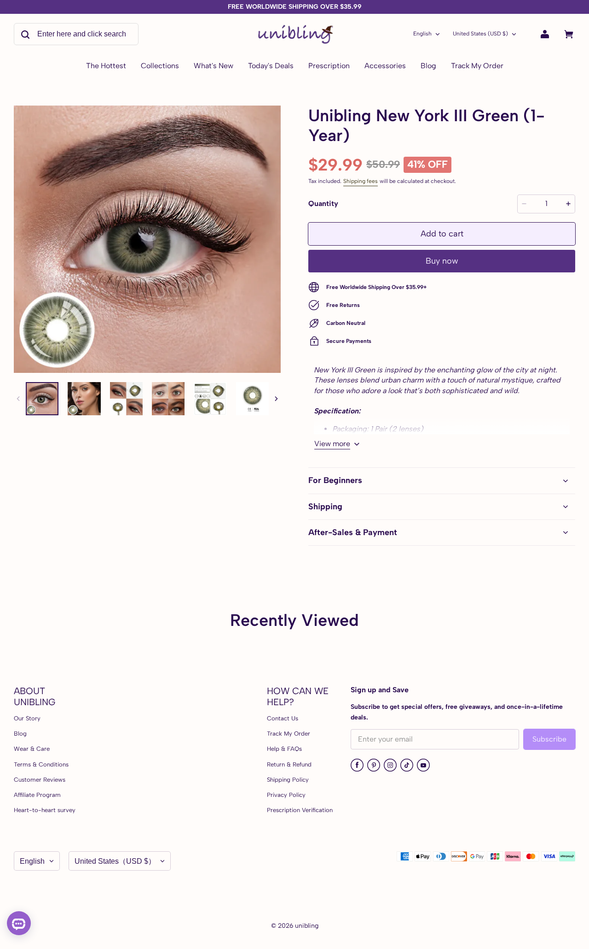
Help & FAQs (284, 748)
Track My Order (288, 733)
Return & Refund (289, 764)
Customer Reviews (39, 779)
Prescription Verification (300, 810)
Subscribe (549, 739)
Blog (20, 733)
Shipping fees (360, 181)
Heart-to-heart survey (44, 810)
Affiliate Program (37, 794)
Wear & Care (32, 748)
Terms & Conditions (41, 764)
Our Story (27, 718)
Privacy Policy (286, 794)
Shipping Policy (288, 779)
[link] (160, 66)
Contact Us (282, 718)
